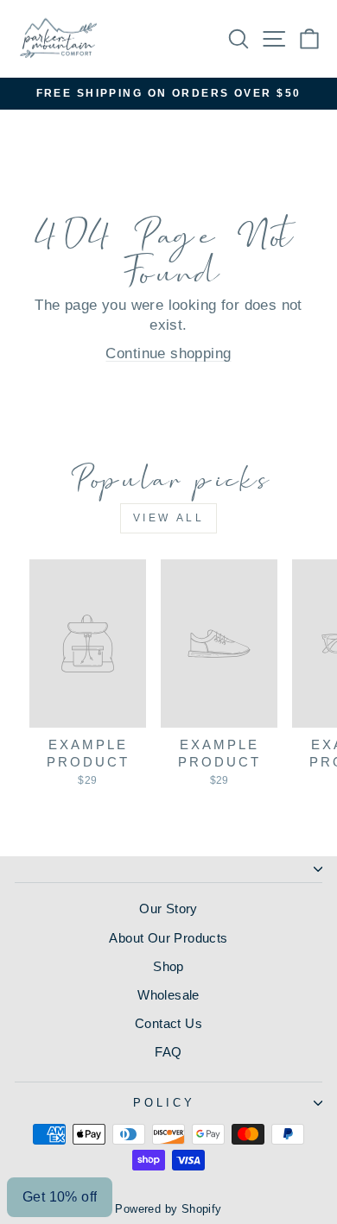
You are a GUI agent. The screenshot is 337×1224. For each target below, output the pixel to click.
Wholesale (168, 994)
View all (169, 518)
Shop (168, 966)
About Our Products (168, 938)
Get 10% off (59, 1196)
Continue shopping (168, 353)
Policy (164, 1102)
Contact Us (168, 1023)
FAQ (168, 1051)
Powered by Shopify (168, 1209)
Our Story (168, 908)
